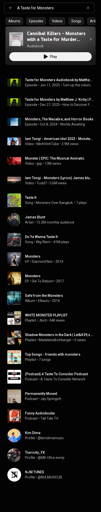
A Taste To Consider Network (62, 379)
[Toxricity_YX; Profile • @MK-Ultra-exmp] (52, 455)
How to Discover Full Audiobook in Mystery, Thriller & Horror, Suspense (78, 105)
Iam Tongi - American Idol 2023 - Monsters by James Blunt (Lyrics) (59, 139)
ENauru (43, 301)
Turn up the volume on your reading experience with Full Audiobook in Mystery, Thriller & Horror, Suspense (78, 85)
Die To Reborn (42, 281)
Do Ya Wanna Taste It (41, 237)
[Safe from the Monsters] (52, 298)
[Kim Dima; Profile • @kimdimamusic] (52, 435)
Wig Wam (43, 242)
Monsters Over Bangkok (54, 203)
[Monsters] (52, 259)
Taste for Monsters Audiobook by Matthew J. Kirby (59, 80)
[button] (16, 39)
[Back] (11, 8)
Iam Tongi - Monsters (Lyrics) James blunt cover (59, 178)
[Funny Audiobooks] (52, 416)
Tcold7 (42, 183)
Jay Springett (50, 399)
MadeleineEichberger (55, 340)
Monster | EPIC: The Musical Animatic (54, 158)
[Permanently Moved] (52, 396)
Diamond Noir (42, 261)
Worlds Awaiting (72, 124)
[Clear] (88, 8)
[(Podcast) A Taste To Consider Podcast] (52, 377)
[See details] (91, 39)
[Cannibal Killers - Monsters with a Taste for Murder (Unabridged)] (16, 39)
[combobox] (55, 8)
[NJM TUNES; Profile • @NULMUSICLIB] (52, 475)
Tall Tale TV (49, 418)
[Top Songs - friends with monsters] (52, 357)
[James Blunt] (52, 220)
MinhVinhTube (48, 144)
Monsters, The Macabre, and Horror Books (59, 119)
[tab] (14, 21)
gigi (39, 163)
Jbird (43, 320)
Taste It (30, 198)
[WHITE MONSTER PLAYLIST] (52, 318)
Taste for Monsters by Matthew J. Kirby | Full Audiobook (59, 99)
